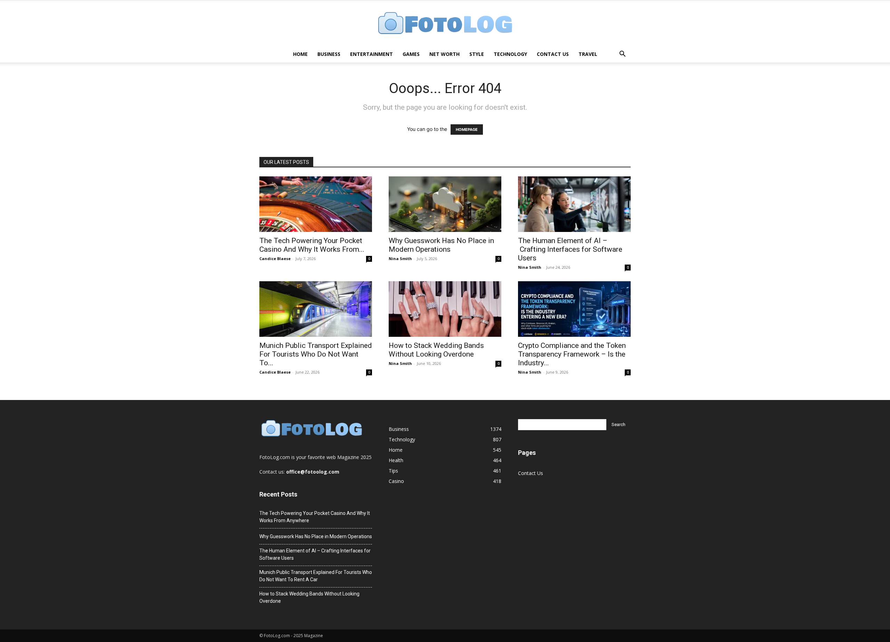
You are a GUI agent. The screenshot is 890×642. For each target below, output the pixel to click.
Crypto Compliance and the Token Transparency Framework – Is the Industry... (572, 354)
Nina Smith (400, 258)
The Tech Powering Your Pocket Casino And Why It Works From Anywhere (314, 516)
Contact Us (553, 54)
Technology (510, 54)
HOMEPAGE (467, 129)
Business (328, 54)
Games (411, 54)
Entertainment (371, 54)
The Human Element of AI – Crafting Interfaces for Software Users (570, 249)
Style (476, 54)
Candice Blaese (275, 258)
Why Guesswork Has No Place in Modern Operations (441, 244)
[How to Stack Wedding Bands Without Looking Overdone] (445, 309)
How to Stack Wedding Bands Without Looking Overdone (436, 349)
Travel (587, 54)
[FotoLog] (445, 24)
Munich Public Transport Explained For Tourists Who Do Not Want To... (315, 354)
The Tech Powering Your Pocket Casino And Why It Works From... (311, 244)
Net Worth (444, 54)
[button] (622, 54)
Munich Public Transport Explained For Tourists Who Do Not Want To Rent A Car (315, 575)
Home (300, 54)
